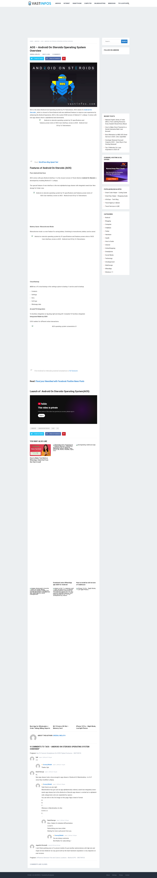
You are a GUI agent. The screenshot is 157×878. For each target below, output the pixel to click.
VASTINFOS (37, 875)
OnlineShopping (99, 3)
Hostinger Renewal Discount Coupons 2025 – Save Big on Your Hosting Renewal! (116, 142)
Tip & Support (123, 3)
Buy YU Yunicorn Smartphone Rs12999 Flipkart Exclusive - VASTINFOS (58, 753)
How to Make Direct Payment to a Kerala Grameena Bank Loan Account (116, 129)
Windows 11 (109, 272)
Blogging (108, 221)
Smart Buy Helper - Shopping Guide (116, 196)
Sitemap (114, 875)
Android (58, 3)
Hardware (108, 234)
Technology (108, 258)
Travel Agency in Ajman (112, 203)
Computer (87, 3)
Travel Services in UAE (112, 206)
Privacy (121, 875)
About (108, 875)
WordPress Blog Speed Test (48, 162)
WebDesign (111, 3)
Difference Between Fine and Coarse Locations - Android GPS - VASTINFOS (60, 858)
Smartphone (77, 3)
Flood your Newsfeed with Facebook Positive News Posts (59, 381)
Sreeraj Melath (35, 54)
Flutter (107, 231)
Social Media (109, 255)
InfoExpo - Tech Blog (111, 199)
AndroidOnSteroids (44, 428)
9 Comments (56, 54)
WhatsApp (108, 268)
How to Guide (109, 241)
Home (31, 41)
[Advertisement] (78, 21)
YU (57, 428)
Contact (127, 875)
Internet (67, 3)
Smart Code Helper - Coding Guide (116, 192)
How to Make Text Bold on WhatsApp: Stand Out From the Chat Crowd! (39, 460)
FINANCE (108, 228)
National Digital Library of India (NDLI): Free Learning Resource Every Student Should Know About (116, 122)
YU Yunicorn (73, 371)
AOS (53, 428)
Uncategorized (109, 262)
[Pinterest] (64, 58)
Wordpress (51, 875)
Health (107, 238)
